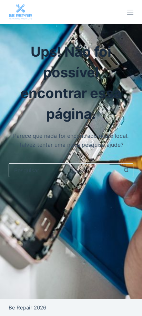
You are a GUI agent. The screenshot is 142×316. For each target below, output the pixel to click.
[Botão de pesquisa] (126, 170)
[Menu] (130, 12)
